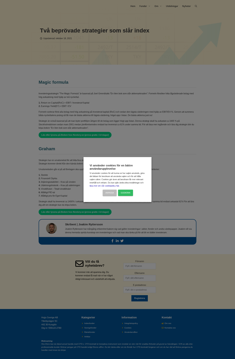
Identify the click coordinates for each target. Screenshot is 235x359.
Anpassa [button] (109, 193)
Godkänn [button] (125, 193)
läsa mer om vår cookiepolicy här (104, 186)
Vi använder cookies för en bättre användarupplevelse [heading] (111, 167)
